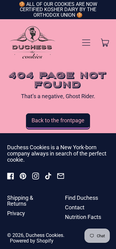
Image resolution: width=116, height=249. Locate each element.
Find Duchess (81, 197)
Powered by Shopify (32, 241)
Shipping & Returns (20, 200)
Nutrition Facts (83, 217)
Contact (74, 207)
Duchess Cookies (44, 235)
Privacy (16, 213)
